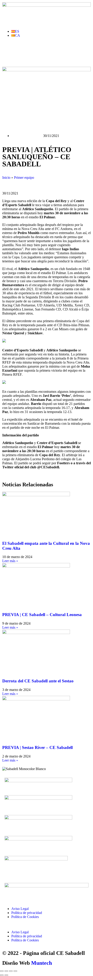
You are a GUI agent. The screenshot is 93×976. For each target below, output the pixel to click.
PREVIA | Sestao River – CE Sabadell (37, 747)
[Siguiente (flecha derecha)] (6, 975)
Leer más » (10, 561)
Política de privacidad (26, 913)
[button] (46, 924)
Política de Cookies (25, 917)
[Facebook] (8, 51)
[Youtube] (32, 51)
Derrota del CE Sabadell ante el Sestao (38, 681)
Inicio (6, 177)
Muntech (41, 963)
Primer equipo (24, 177)
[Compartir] (11, 971)
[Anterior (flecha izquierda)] (2, 975)
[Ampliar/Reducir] (2, 971)
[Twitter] (20, 51)
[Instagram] (44, 51)
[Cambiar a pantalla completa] (6, 971)
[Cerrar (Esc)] (15, 971)
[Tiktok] (56, 51)
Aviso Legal (20, 909)
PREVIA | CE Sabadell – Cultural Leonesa (42, 614)
